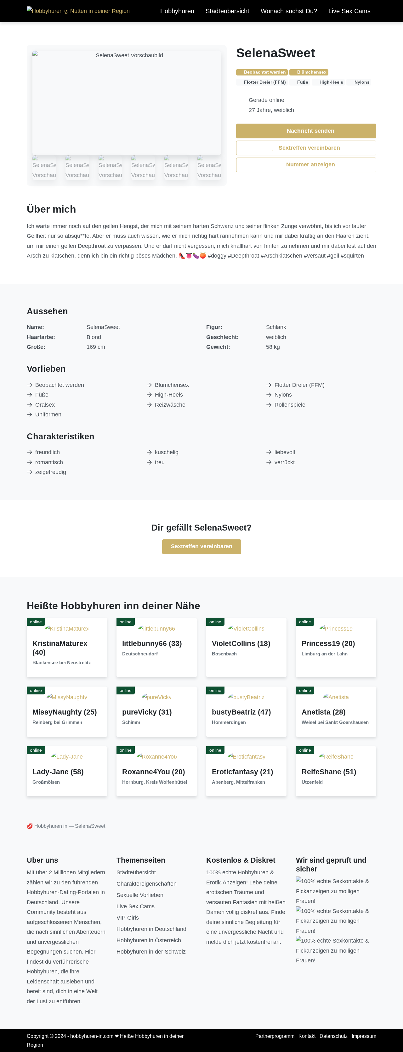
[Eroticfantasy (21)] (246, 757)
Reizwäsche (170, 405)
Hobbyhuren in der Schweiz (151, 952)
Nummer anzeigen (310, 164)
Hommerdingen (229, 722)
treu (160, 462)
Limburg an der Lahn (325, 653)
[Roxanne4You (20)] (157, 757)
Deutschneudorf (140, 653)
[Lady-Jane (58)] (67, 757)
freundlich (47, 452)
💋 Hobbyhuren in (47, 826)
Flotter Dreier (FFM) (300, 385)
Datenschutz (334, 1036)
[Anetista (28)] (336, 697)
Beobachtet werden (59, 385)
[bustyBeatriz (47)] (246, 697)
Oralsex (45, 405)
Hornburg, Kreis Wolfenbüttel (154, 782)
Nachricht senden (309, 131)
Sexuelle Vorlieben (139, 895)
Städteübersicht (227, 11)
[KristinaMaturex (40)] (67, 628)
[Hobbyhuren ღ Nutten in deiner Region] (78, 11)
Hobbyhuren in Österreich (148, 940)
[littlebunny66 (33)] (156, 628)
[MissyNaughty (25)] (67, 697)
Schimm (131, 722)
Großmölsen (46, 782)
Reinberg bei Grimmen (57, 722)
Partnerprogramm (274, 1036)
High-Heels (169, 395)
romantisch (49, 462)
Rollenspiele (290, 405)
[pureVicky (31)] (157, 697)
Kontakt (306, 1036)
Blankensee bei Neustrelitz (61, 662)
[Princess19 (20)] (336, 628)
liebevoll (285, 452)
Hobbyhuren (177, 11)
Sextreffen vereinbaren (308, 148)
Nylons (283, 395)
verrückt (285, 462)
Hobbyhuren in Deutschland (151, 929)
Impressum (364, 1036)
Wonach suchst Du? (289, 11)
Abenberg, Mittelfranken (238, 782)
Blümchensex (172, 385)
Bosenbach (224, 653)
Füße (41, 395)
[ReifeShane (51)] (336, 757)
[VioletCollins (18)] (246, 628)
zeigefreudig (50, 472)
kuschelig (167, 452)
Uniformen (48, 414)
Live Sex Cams (349, 11)
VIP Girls (127, 918)
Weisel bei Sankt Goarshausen (335, 722)
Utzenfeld (312, 782)
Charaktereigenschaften (146, 884)
